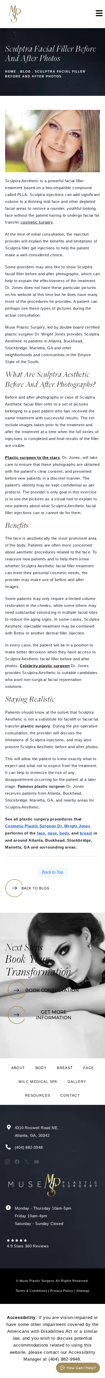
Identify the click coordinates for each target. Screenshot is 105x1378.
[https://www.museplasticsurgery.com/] (14, 14)
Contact (70, 1095)
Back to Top (52, 872)
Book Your (27, 960)
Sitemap (82, 1291)
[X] (26, 1162)
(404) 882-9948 (29, 1147)
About (18, 1068)
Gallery (77, 1081)
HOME (10, 71)
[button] (98, 14)
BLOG (25, 71)
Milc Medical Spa (38, 1081)
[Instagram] (7, 1162)
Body (41, 1068)
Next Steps (24, 948)
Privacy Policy (61, 1291)
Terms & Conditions (31, 1291)
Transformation (38, 973)
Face (88, 1068)
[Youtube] (36, 1162)
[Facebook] (17, 1162)
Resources (37, 1095)
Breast (65, 1068)
